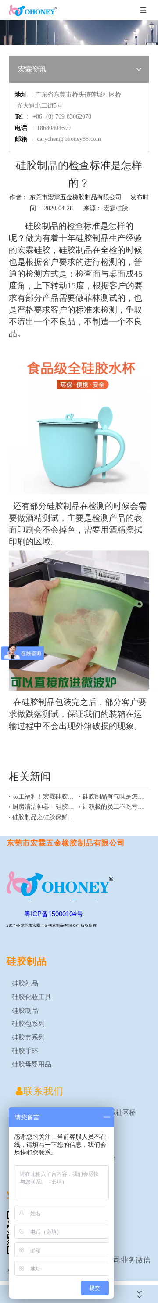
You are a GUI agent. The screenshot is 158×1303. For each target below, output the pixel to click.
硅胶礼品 (24, 983)
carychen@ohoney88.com (69, 139)
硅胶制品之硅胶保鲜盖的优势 (43, 817)
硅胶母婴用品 (30, 1064)
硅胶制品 (24, 1010)
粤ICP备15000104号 (53, 914)
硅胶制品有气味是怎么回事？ (114, 796)
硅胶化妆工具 (30, 997)
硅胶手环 (24, 1051)
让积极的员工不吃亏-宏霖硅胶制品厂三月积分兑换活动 (114, 806)
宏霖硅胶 (116, 208)
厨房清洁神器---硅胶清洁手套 (43, 806)
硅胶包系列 (27, 1023)
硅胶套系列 (27, 1037)
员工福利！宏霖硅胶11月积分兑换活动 (43, 796)
